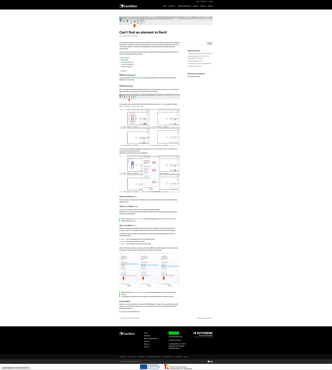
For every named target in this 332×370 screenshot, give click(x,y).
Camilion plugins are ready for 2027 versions (200, 53)
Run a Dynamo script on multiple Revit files (199, 63)
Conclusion (124, 70)
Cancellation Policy (168, 356)
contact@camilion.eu (175, 337)
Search (210, 43)
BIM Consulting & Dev (184, 6)
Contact (210, 6)
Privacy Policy (131, 356)
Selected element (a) (127, 62)
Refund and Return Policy (154, 356)
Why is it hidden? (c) (127, 66)
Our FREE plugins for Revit (195, 61)
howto (133, 36)
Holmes (10, 367)
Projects (195, 6)
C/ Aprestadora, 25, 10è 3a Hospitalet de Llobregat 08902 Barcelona (177, 346)
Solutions (171, 6)
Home (164, 6)
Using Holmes (124, 59)
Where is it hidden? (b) (128, 64)
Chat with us (174, 333)
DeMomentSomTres (136, 361)
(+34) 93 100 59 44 (175, 340)
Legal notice (122, 356)
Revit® (140, 42)
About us (203, 6)
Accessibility (178, 356)
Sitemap (186, 356)
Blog (198, 1)
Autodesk (134, 77)
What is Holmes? (125, 57)
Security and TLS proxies (195, 66)
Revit (136, 36)
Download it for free (125, 311)
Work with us (204, 1)
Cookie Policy (141, 356)
